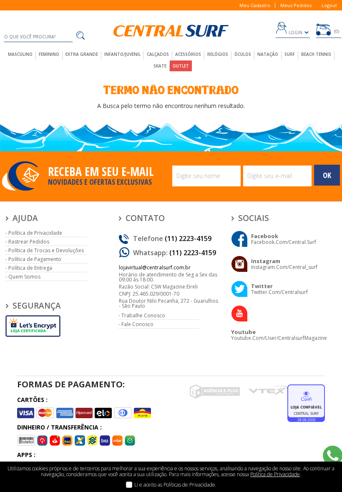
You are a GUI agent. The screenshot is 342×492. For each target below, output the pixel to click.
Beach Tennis (316, 54)
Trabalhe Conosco (143, 315)
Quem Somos (24, 276)
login (295, 32)
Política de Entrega (30, 267)
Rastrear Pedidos (28, 241)
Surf (289, 54)
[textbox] (38, 36)
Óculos (242, 54)
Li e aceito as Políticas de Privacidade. (175, 485)
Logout (329, 5)
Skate (159, 66)
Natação (267, 54)
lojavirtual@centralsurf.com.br (155, 267)
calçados (158, 54)
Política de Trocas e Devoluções (46, 250)
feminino (49, 54)
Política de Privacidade (35, 232)
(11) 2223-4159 (188, 238)
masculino (20, 54)
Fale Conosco (137, 324)
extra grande (81, 54)
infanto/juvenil (122, 54)
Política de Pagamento (34, 259)
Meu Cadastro (254, 5)
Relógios (217, 54)
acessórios (188, 54)
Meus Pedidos (296, 5)
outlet (181, 66)
